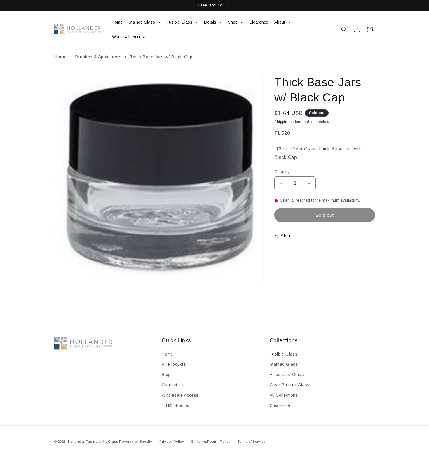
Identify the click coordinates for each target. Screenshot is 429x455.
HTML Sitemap (176, 405)
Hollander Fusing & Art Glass (93, 441)
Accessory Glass (287, 374)
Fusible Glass (284, 354)
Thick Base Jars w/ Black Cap (161, 56)
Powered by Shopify (135, 441)
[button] (344, 29)
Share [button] (287, 236)
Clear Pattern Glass (290, 384)
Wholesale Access (180, 395)
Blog (166, 374)
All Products (174, 364)
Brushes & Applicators (98, 56)
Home (60, 56)
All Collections (284, 395)
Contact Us (173, 384)
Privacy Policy (171, 441)
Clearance (280, 405)
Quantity (282, 172)
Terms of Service (251, 441)
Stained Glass (284, 364)
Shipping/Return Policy (210, 441)
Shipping (282, 122)
